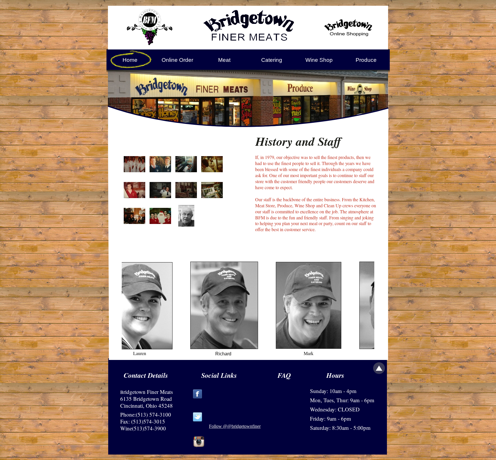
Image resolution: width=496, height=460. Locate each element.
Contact (135, 375)
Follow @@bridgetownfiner (235, 426)
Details (158, 375)
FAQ (284, 375)
